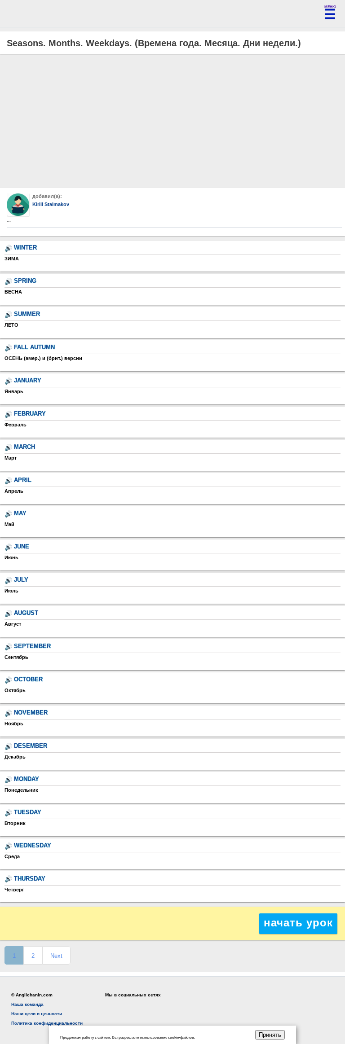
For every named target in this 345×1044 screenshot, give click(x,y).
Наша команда (27, 1004)
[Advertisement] (172, 121)
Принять (270, 1034)
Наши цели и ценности (36, 1013)
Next (56, 955)
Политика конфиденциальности (47, 1023)
